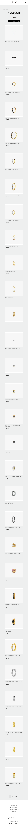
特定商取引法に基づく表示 (14, 809)
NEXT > (16, 796)
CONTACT (14, 803)
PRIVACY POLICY (14, 807)
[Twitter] (11, 818)
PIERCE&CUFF (5, 10)
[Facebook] (13, 818)
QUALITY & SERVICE (14, 814)
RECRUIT (14, 811)
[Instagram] (8, 818)
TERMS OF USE (14, 805)
